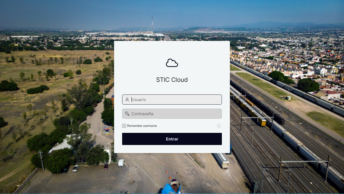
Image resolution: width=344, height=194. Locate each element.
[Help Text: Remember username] (219, 126)
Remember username (142, 126)
